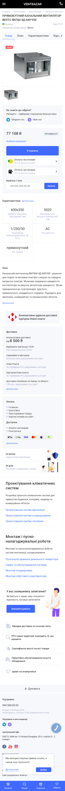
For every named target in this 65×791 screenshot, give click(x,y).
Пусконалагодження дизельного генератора (32, 559)
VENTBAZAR (32, 4)
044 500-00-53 (10, 705)
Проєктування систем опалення (24, 521)
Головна (6, 11)
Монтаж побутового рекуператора (26, 576)
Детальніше (12, 389)
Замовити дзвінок (20, 609)
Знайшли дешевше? (16, 141)
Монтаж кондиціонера (19, 570)
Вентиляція (19, 11)
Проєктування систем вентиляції (25, 509)
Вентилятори (35, 11)
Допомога (33, 688)
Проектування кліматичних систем (30, 485)
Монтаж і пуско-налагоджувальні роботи (28, 539)
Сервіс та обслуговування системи (26, 564)
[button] (61, 35)
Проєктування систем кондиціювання (28, 515)
